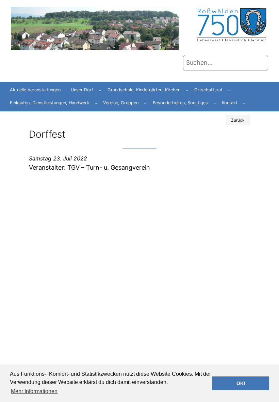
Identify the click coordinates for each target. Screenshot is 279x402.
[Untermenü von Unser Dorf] (100, 90)
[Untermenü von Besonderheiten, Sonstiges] (214, 103)
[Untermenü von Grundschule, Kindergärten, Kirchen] (187, 90)
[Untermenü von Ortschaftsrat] (229, 90)
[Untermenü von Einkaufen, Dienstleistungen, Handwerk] (96, 103)
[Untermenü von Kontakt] (244, 103)
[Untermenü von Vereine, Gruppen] (145, 103)
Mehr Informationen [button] (34, 391)
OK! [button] (240, 383)
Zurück (238, 120)
